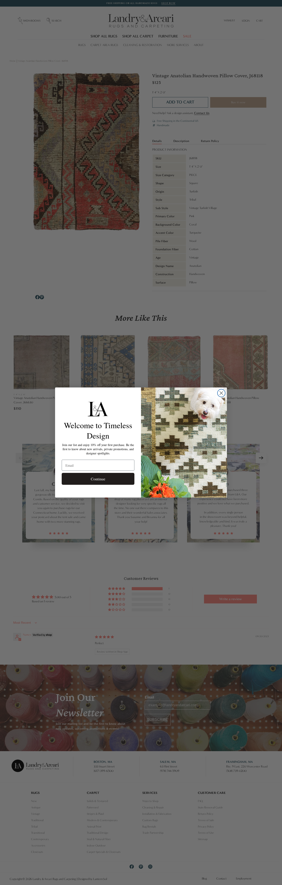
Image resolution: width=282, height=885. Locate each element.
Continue (98, 478)
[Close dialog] (221, 393)
